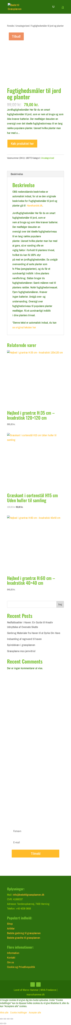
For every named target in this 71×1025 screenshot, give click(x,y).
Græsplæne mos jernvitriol (21, 651)
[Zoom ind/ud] (1, 1018)
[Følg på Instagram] (38, 984)
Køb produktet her (22, 143)
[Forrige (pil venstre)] (1, 1023)
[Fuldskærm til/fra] (4, 1018)
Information (13, 953)
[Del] (8, 1018)
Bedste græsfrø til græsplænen (23, 938)
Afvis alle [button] (4, 1012)
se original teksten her (24, 327)
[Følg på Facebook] (32, 984)
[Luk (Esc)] (11, 1018)
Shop (10, 924)
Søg (60, 604)
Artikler (11, 928)
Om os (10, 962)
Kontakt (11, 957)
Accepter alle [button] (35, 1012)
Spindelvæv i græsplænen (21, 645)
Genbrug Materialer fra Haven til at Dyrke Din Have (33, 633)
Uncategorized (22, 26)
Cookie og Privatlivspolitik (21, 967)
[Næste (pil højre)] (4, 1023)
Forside (10, 26)
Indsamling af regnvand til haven (24, 639)
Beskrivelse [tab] (17, 174)
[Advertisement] (35, 729)
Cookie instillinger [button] (18, 1012)
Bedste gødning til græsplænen (24, 933)
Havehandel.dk (34, 205)
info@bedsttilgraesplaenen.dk (28, 894)
